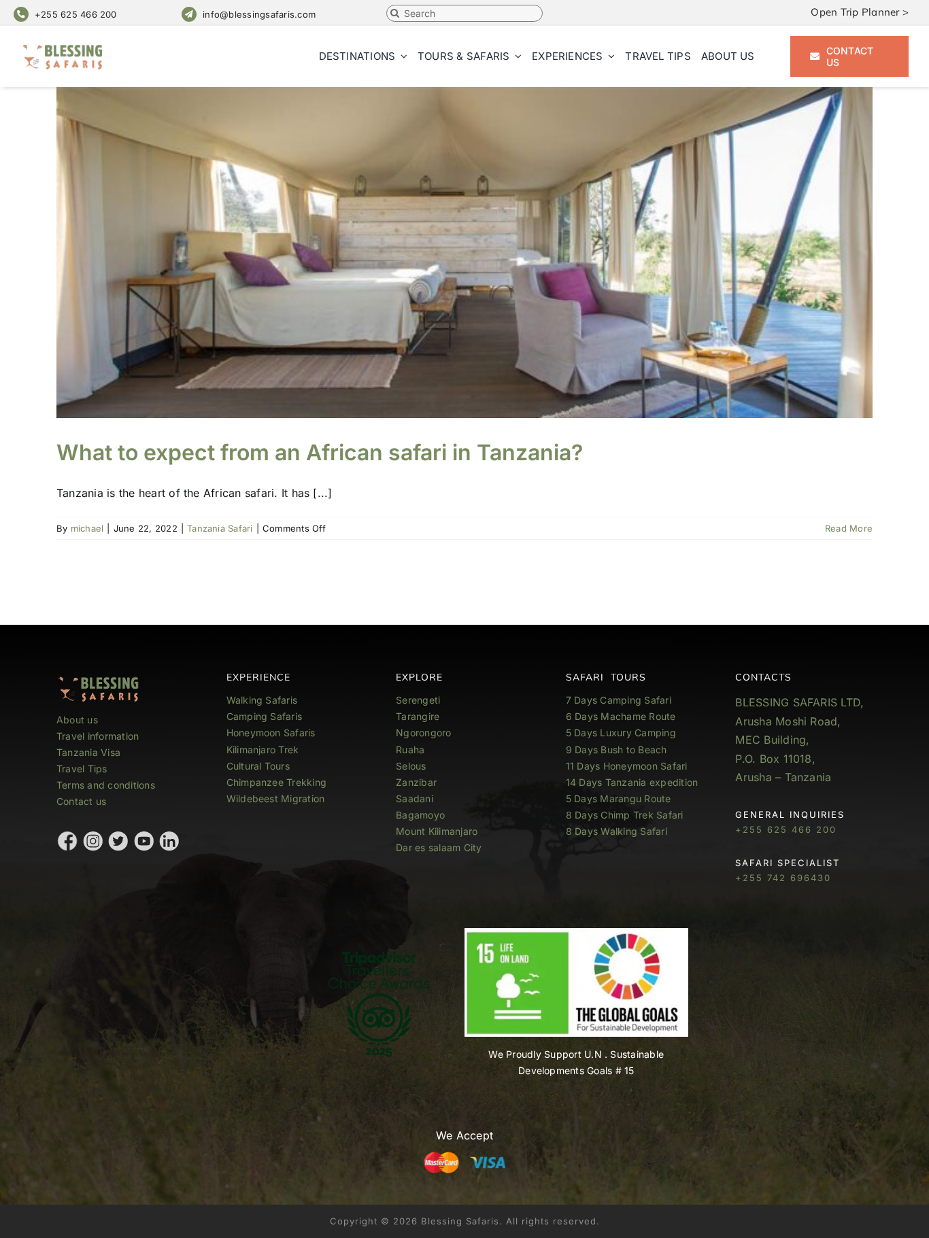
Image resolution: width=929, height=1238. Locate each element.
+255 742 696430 (783, 877)
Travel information (97, 736)
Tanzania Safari (220, 528)
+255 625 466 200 (76, 14)
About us (77, 719)
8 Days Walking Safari (616, 831)
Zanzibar (416, 782)
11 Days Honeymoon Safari (627, 766)
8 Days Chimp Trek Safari (624, 815)
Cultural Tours (258, 766)
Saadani (414, 798)
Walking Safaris (262, 700)
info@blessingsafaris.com (259, 14)
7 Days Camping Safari (618, 700)
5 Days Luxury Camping (621, 732)
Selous (411, 766)
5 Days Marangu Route (618, 798)
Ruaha (410, 749)
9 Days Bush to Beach (616, 749)
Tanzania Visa (88, 752)
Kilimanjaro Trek (262, 749)
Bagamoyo (420, 815)
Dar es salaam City (439, 847)
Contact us (81, 801)
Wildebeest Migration (275, 798)
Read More (849, 528)
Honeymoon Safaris (271, 732)
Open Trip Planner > (860, 11)
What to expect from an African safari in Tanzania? (319, 452)
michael (87, 528)
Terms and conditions (105, 785)
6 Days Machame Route (621, 716)
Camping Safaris (264, 716)
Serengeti (418, 700)
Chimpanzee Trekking (276, 782)
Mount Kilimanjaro (436, 831)
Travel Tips (83, 768)
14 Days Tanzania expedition (632, 782)
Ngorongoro (423, 732)
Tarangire (417, 716)
